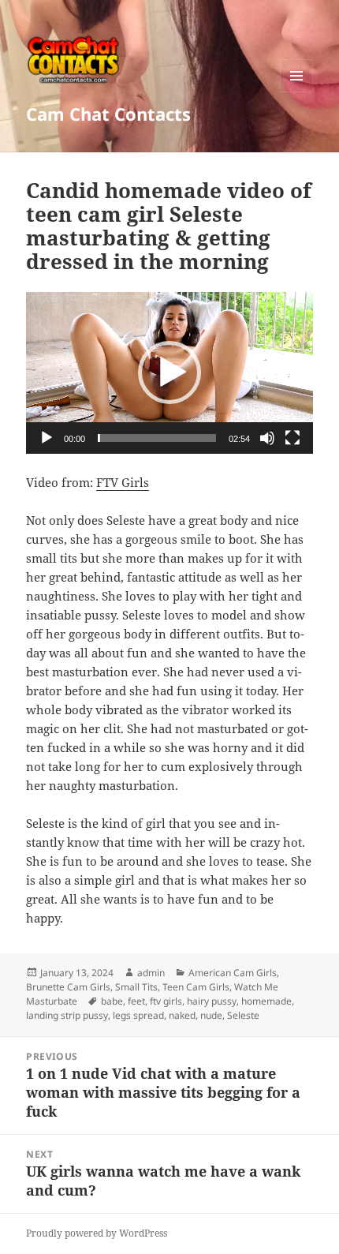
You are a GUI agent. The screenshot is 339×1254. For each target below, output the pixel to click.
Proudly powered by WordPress (96, 1233)
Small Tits (136, 987)
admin (151, 972)
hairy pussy (212, 1001)
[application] (169, 373)
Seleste (243, 1015)
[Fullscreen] (292, 438)
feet (136, 1001)
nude (211, 1015)
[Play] (46, 438)
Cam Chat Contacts (108, 113)
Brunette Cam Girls (68, 987)
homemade (266, 1001)
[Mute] (267, 438)
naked (182, 1015)
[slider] (157, 438)
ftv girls (166, 1001)
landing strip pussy (67, 1015)
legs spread (138, 1015)
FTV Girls (122, 482)
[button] (169, 372)
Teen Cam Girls (195, 987)
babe (112, 1001)
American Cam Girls (232, 972)
